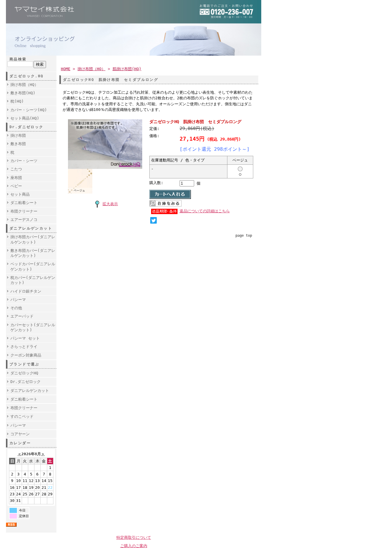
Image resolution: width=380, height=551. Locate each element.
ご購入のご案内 (133, 546)
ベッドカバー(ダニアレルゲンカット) (32, 266)
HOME (65, 69)
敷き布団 (18, 144)
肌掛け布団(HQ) (127, 69)
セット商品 (20, 194)
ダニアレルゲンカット (29, 390)
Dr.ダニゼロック (25, 381)
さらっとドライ (23, 346)
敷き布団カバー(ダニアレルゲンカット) (32, 253)
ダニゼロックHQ (24, 373)
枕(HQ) (17, 101)
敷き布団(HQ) (22, 93)
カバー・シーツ (23, 160)
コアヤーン (20, 434)
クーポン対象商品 (25, 355)
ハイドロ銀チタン (25, 291)
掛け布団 (18, 135)
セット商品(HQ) (24, 118)
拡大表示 (110, 204)
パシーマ (18, 299)
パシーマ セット (25, 338)
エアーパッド (22, 316)
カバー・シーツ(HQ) (28, 110)
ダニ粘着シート (23, 202)
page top (243, 235)
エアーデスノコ (23, 219)
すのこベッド (22, 416)
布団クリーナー (23, 211)
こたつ (16, 169)
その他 (16, 308)
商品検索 (18, 59)
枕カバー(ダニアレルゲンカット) (32, 280)
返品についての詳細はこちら (205, 211)
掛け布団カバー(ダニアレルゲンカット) (32, 239)
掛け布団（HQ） (24, 84)
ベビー (16, 186)
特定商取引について (133, 537)
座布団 (16, 177)
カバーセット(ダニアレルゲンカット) (32, 327)
